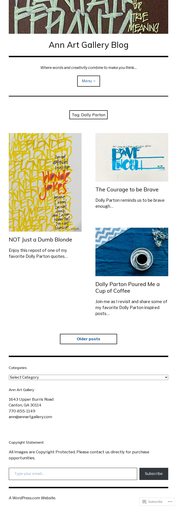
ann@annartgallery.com (30, 416)
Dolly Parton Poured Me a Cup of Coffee (127, 287)
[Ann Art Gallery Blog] (88, 17)
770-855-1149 (22, 411)
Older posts (88, 339)
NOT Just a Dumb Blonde (40, 239)
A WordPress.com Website (32, 498)
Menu (87, 81)
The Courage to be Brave (127, 189)
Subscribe (154, 473)
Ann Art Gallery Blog (89, 45)
